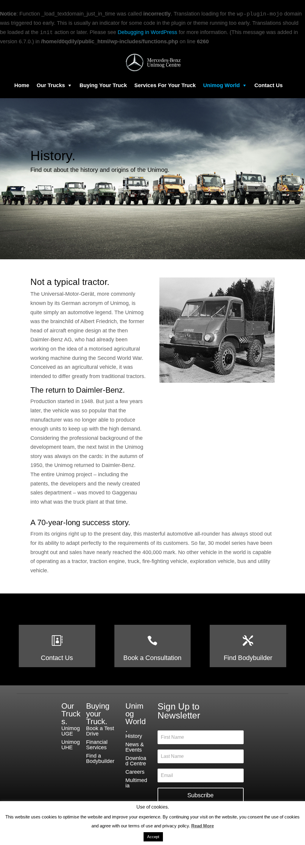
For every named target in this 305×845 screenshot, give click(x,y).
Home (21, 85)
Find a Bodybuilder (100, 758)
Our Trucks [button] (51, 85)
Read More (202, 825)
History (133, 736)
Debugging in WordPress (147, 32)
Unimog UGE (70, 731)
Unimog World (221, 85)
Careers (134, 772)
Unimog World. (135, 717)
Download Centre (135, 761)
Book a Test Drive (100, 731)
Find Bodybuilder (248, 657)
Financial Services (97, 744)
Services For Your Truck (165, 85)
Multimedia (136, 783)
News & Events (134, 747)
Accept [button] (153, 837)
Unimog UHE (70, 744)
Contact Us (268, 85)
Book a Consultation (152, 657)
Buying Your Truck (103, 85)
